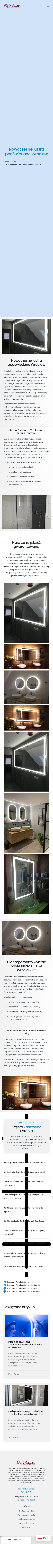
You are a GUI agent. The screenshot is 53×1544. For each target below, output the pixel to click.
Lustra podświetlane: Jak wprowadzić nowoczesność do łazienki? (25, 1344)
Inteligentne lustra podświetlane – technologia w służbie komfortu (26, 1413)
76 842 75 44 (26, 1492)
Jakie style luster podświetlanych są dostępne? (24, 1243)
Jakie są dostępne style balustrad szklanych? (23, 1266)
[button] (47, 6)
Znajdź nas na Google (26, 1500)
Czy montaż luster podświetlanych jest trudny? (24, 1221)
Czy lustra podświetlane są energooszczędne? (24, 1172)
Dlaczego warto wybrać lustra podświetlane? (24, 1162)
